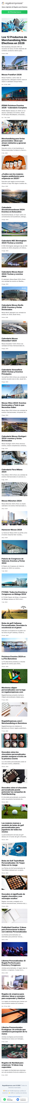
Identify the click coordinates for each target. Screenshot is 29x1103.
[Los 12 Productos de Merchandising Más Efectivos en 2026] (14, 25)
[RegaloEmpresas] (12, 3)
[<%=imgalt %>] (14, 63)
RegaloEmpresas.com (8, 1085)
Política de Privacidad (14, 1096)
